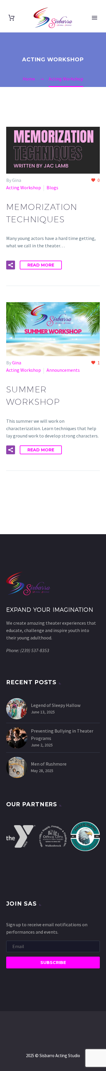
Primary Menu (94, 17)
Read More (40, 265)
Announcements (63, 370)
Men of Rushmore (49, 764)
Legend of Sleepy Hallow (55, 705)
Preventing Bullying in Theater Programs (62, 734)
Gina (16, 363)
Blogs (52, 187)
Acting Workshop (23, 187)
